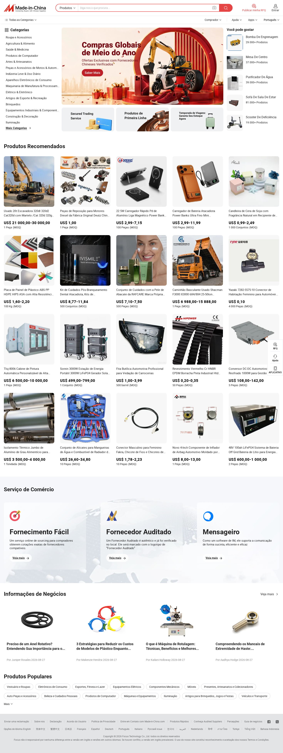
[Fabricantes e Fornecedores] (25, 8)
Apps (251, 20)
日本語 (68, 728)
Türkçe (236, 728)
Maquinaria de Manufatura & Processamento (33, 86)
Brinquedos (13, 104)
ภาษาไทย (222, 728)
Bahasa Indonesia (269, 728)
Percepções (233, 721)
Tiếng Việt (249, 728)
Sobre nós (39, 721)
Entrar (275, 10)
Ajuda (235, 20)
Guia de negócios (253, 721)
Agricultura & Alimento (20, 43)
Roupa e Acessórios (19, 37)
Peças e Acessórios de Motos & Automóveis (33, 68)
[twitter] (277, 721)
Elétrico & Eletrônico (19, 92)
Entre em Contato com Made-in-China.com (143, 721)
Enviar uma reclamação (16, 721)
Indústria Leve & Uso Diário (23, 74)
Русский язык (155, 728)
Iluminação (13, 122)
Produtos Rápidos (179, 721)
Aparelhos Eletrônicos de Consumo (29, 80)
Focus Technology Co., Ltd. (136, 736)
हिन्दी (210, 728)
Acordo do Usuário (76, 721)
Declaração (56, 721)
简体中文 (40, 728)
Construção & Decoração (22, 116)
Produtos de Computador (22, 55)
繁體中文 (55, 728)
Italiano (138, 728)
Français (81, 728)
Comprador (211, 20)
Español (95, 728)
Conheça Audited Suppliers (208, 721)
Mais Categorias (16, 128)
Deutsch (109, 728)
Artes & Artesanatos (19, 61)
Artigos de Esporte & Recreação (26, 98)
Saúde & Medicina (17, 49)
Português (124, 728)
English (27, 728)
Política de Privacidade (103, 721)
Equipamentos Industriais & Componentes (33, 110)
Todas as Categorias (21, 20)
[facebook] (268, 721)
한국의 (170, 728)
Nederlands (197, 728)
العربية (182, 728)
